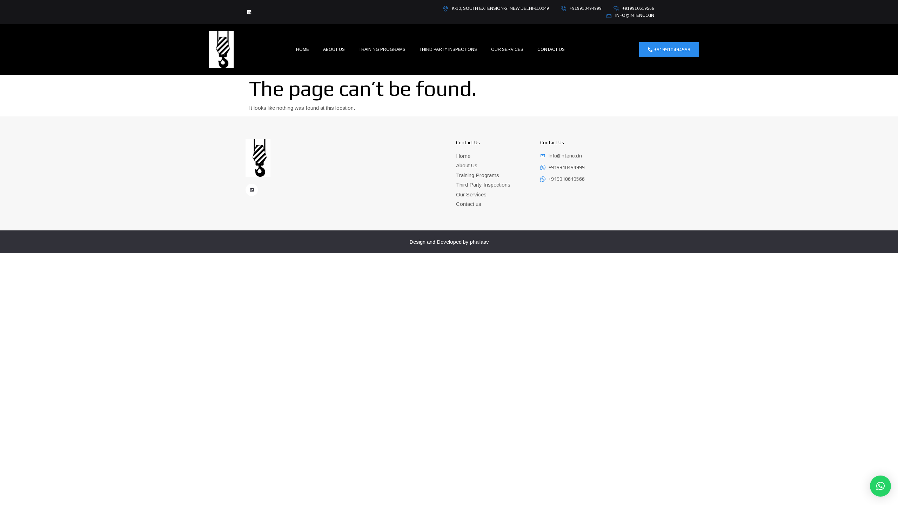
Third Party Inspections (448, 49)
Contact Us (551, 49)
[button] (880, 486)
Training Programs (382, 49)
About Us (334, 49)
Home (302, 49)
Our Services (507, 49)
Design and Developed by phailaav (449, 242)
